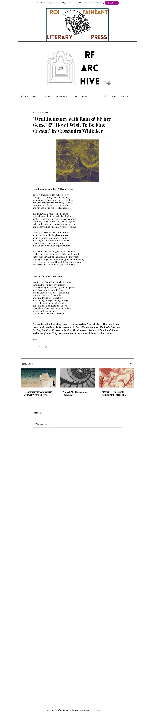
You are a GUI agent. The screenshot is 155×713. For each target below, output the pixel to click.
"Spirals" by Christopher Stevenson (75, 393)
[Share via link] (46, 347)
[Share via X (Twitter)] (40, 347)
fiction (85, 96)
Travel (36, 96)
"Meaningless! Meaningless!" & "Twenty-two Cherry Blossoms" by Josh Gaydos (38, 393)
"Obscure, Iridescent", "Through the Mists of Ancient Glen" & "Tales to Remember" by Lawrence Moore (115, 393)
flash (105, 96)
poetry (96, 96)
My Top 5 (47, 96)
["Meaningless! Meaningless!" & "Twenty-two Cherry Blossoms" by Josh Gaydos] (38, 378)
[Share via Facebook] (34, 347)
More (123, 96)
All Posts (24, 96)
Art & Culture (62, 96)
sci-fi (75, 96)
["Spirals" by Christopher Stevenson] (77, 378)
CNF (114, 96)
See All (131, 363)
